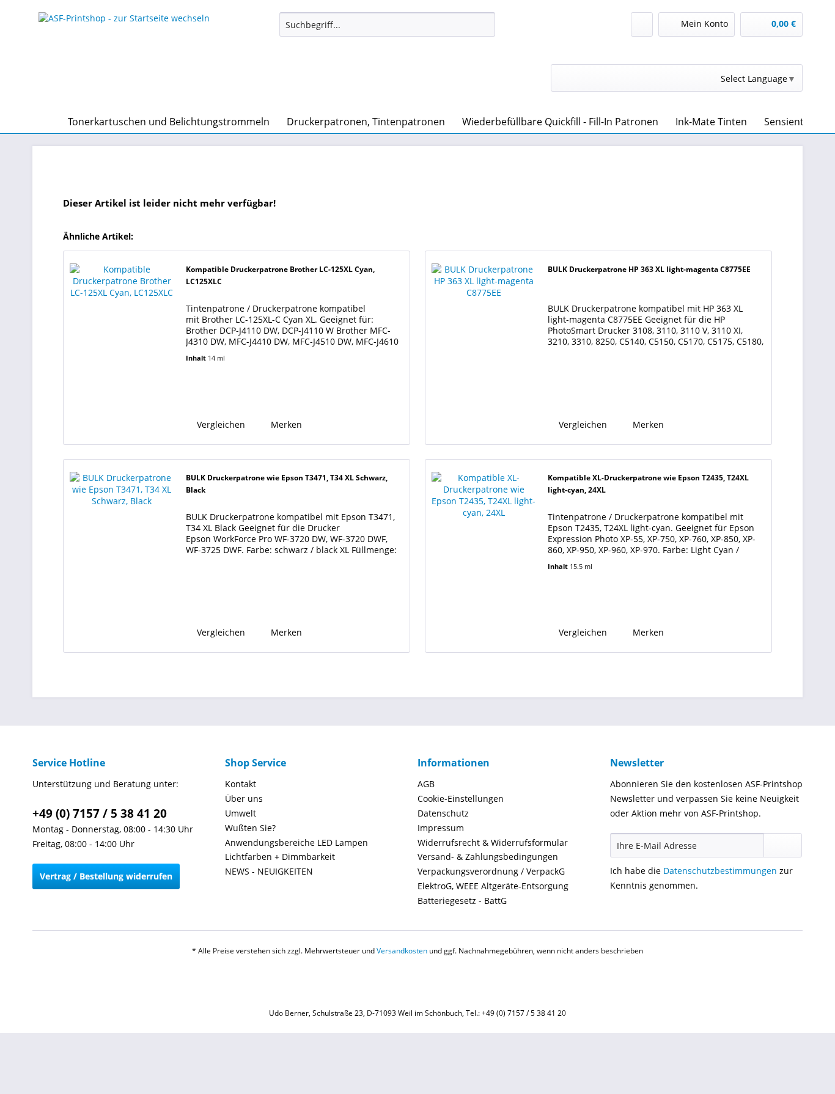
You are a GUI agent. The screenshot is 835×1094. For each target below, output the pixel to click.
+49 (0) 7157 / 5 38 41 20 (99, 813)
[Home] (44, 121)
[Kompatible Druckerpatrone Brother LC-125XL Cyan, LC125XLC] (122, 347)
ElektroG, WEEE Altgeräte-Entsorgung (493, 886)
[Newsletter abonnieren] (782, 845)
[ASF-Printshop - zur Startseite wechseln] (124, 58)
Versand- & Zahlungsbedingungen (488, 856)
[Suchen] (484, 24)
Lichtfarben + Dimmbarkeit (280, 856)
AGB (426, 784)
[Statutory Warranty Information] (235, 396)
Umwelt (240, 813)
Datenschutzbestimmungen (720, 870)
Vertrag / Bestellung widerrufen (106, 876)
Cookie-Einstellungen (461, 798)
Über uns (244, 798)
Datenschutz (443, 813)
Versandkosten (402, 950)
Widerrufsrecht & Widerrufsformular (493, 842)
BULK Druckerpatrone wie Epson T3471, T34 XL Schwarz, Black (287, 483)
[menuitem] (387, 30)
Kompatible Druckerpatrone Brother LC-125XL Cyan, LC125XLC (280, 275)
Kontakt (240, 784)
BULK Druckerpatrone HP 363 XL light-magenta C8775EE (649, 269)
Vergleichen (219, 424)
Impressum (441, 828)
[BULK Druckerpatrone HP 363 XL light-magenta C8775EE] (483, 347)
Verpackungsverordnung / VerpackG (491, 871)
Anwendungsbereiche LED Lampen (296, 842)
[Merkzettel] (642, 24)
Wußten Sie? (250, 828)
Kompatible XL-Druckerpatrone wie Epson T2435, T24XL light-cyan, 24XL (648, 483)
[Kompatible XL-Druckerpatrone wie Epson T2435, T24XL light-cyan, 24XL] (483, 556)
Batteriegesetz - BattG (462, 900)
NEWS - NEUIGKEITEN (269, 871)
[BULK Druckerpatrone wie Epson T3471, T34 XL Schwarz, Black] (122, 556)
